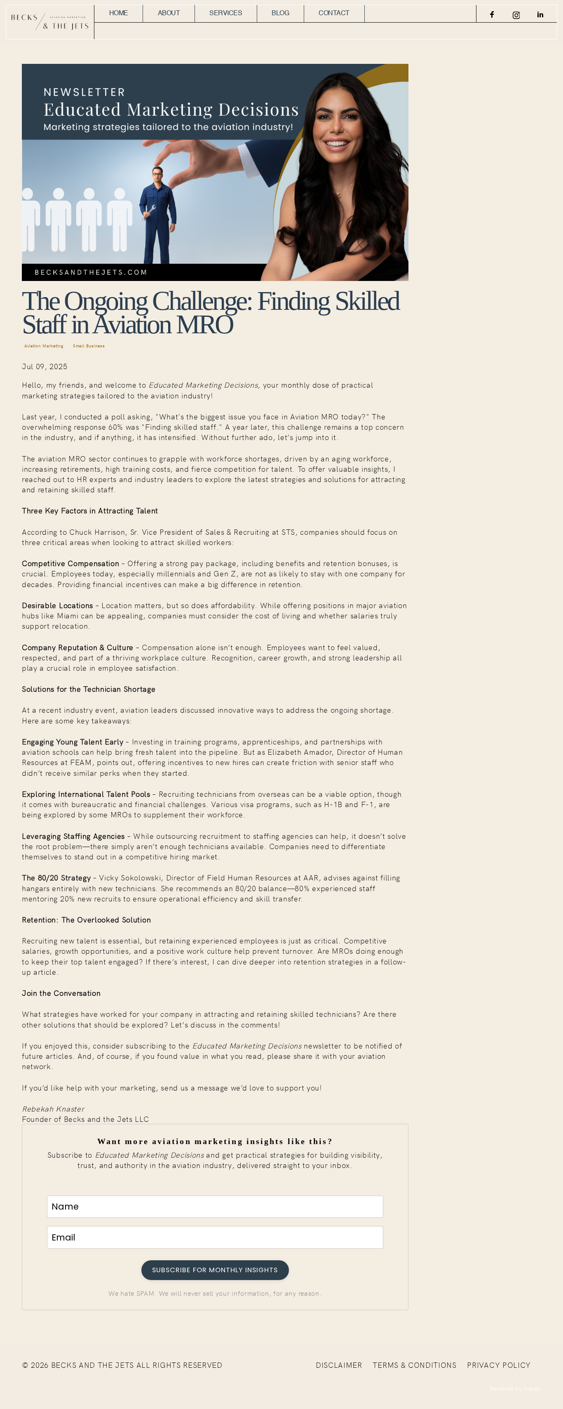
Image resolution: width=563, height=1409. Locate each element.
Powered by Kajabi (515, 1388)
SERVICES (225, 13)
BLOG (280, 13)
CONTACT (334, 13)
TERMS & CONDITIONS (414, 1365)
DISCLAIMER (339, 1365)
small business (89, 346)
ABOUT (169, 13)
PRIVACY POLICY (499, 1365)
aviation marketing (43, 346)
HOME (118, 13)
